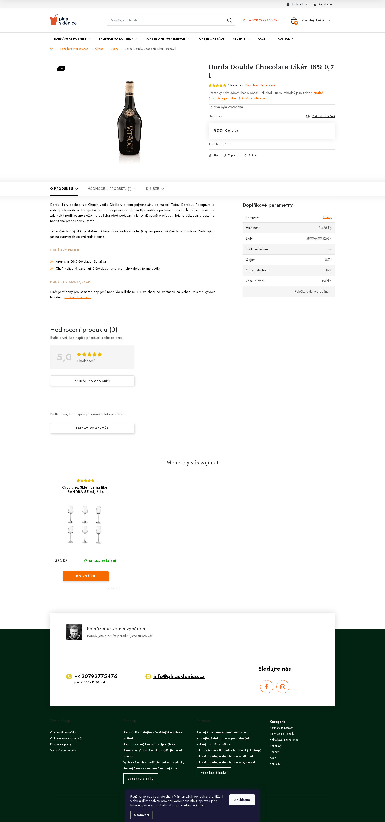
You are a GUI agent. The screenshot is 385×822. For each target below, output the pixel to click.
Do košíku (85, 576)
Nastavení (141, 815)
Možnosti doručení (323, 116)
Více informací (256, 98)
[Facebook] (266, 686)
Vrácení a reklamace (63, 750)
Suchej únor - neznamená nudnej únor (150, 768)
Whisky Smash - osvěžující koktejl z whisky (153, 762)
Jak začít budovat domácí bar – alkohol (225, 756)
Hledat (229, 20)
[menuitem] (72, 39)
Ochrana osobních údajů (65, 738)
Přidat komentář (92, 428)
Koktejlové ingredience (284, 740)
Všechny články (141, 779)
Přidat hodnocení (92, 381)
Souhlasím (242, 800)
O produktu (61, 188)
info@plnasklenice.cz (179, 676)
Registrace (325, 4)
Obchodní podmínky (63, 732)
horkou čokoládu (78, 297)
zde (201, 805)
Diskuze (152, 188)
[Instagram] (282, 686)
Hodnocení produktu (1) (110, 188)
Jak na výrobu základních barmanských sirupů (229, 750)
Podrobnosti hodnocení (260, 85)
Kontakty (275, 764)
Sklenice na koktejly (282, 734)
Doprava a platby (60, 744)
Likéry (327, 217)
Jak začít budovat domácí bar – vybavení (226, 762)
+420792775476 (262, 20)
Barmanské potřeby (282, 728)
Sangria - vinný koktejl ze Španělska (149, 744)
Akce (273, 758)
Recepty (275, 752)
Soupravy (275, 746)
